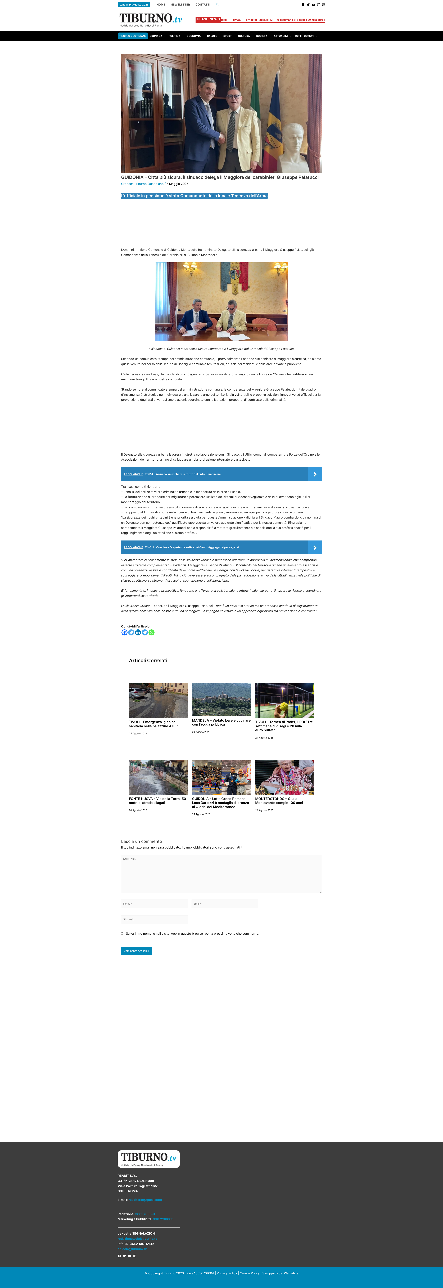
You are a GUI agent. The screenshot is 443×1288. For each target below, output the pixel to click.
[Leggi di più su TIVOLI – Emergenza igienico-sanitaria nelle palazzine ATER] (158, 700)
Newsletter (180, 4)
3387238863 (163, 1219)
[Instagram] (318, 4)
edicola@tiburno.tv (132, 1249)
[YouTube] (313, 4)
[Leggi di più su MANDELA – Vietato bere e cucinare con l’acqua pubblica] (221, 699)
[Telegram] (145, 632)
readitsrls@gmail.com (145, 1200)
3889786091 (145, 1214)
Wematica (291, 1273)
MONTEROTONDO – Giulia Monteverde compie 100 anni (279, 801)
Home (161, 4)
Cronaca (156, 35)
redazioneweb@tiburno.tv (137, 1238)
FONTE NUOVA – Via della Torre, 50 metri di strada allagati (293, 19)
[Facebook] (303, 4)
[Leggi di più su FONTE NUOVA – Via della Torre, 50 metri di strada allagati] (158, 777)
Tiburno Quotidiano (133, 35)
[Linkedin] (138, 632)
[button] (217, 4)
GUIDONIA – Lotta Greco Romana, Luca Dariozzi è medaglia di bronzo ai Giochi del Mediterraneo (220, 803)
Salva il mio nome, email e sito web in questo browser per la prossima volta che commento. (192, 933)
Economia (194, 35)
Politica (174, 35)
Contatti (203, 4)
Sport (227, 35)
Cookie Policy (250, 1273)
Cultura (244, 35)
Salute (212, 35)
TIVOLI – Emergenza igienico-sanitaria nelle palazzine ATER (153, 724)
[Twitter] (308, 4)
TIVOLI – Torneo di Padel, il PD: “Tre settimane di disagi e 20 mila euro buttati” (284, 726)
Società (261, 35)
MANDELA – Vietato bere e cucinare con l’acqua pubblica (221, 722)
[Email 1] (323, 4)
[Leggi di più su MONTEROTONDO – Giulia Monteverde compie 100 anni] (284, 777)
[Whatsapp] (151, 632)
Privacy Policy (227, 1273)
